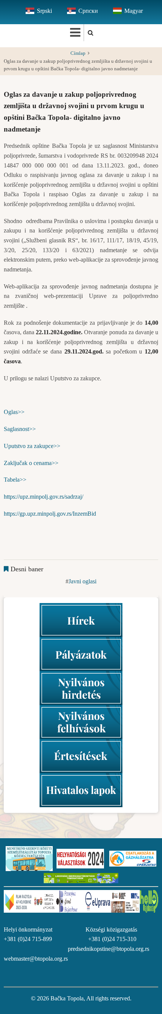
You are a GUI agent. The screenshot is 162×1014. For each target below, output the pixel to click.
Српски (88, 11)
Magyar (133, 11)
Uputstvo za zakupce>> (32, 446)
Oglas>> (14, 412)
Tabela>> (15, 479)
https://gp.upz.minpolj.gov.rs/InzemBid (50, 513)
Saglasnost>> (20, 429)
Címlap (78, 53)
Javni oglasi (82, 581)
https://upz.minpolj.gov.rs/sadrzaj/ (43, 496)
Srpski (44, 11)
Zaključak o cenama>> (31, 463)
